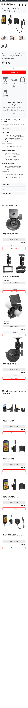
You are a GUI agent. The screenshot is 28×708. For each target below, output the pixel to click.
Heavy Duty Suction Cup (9, 363)
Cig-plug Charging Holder (9, 534)
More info (14, 245)
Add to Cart (14, 72)
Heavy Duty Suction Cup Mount (11, 233)
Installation (7, 193)
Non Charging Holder (8, 420)
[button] (2, 473)
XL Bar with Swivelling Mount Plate (12, 320)
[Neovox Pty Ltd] (8, 4)
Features (6, 184)
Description (7, 128)
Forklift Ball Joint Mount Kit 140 (11, 276)
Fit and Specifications (10, 189)
